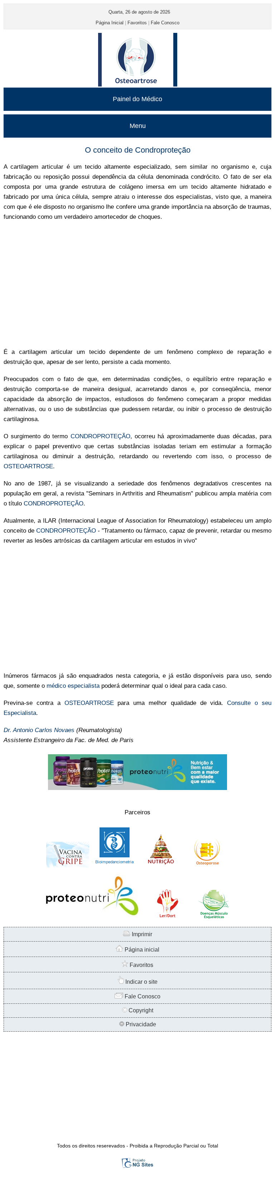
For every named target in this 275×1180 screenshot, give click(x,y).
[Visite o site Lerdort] (166, 918)
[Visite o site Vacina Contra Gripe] (67, 866)
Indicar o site (141, 982)
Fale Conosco (165, 22)
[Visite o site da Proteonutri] (137, 788)
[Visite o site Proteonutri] (91, 918)
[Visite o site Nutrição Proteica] (160, 866)
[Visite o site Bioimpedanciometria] (114, 866)
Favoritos (137, 22)
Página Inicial (110, 22)
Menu (138, 125)
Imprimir (141, 934)
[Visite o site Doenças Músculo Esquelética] (213, 918)
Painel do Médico (137, 99)
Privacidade (140, 1024)
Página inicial (141, 950)
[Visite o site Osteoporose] (207, 866)
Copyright (140, 1010)
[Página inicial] (137, 85)
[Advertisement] (137, 284)
